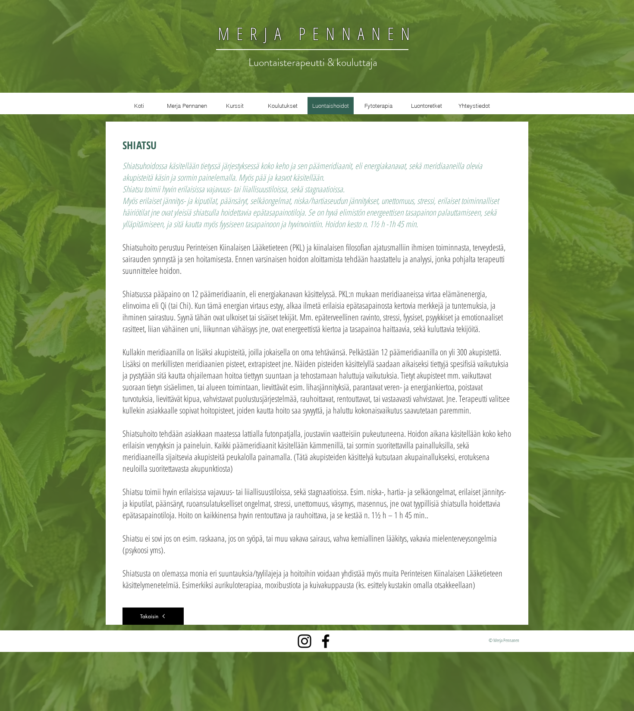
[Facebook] (326, 641)
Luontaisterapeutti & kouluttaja (312, 62)
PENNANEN (352, 33)
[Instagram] (304, 641)
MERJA (253, 33)
